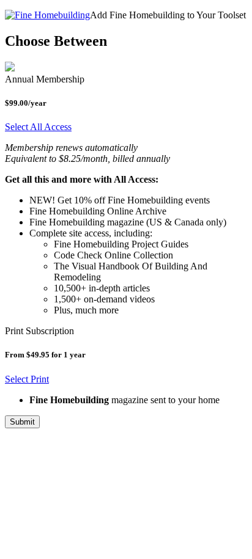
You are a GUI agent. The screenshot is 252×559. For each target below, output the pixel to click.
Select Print (27, 379)
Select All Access (38, 127)
